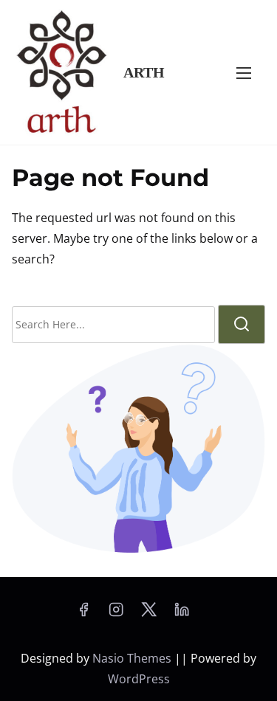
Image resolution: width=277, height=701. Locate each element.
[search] (241, 324)
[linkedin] (181, 614)
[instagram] (116, 614)
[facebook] (83, 614)
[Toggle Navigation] (243, 72)
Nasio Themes (133, 658)
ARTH (144, 72)
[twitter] (149, 614)
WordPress (139, 679)
